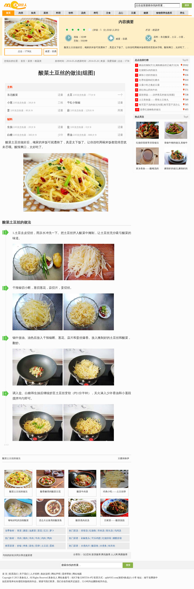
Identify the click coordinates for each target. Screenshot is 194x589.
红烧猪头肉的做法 (148, 70)
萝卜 (52, 530)
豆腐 (133, 13)
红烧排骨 (106, 538)
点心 (121, 13)
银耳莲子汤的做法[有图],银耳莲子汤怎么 (159, 104)
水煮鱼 (103, 545)
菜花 (40, 530)
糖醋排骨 (117, 538)
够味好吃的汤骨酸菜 (18, 520)
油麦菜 (32, 530)
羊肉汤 (101, 530)
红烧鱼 (92, 530)
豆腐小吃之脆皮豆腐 (149, 85)
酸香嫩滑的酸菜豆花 (50, 491)
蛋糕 (52, 545)
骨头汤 (109, 530)
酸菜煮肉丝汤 (82, 520)
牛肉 (37, 538)
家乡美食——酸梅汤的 (147, 168)
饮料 (71, 13)
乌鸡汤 (117, 530)
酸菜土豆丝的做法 (11, 458)
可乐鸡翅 (96, 538)
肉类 (21, 13)
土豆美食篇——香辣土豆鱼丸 (154, 99)
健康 (146, 13)
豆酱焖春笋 (123, 458)
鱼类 (33, 13)
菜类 (46, 13)
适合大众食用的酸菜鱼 (50, 520)
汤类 (83, 13)
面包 (31, 545)
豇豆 (46, 530)
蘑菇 (25, 530)
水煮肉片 (85, 545)
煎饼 (37, 545)
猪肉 (25, 538)
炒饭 (19, 545)
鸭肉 (49, 538)
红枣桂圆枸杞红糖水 (149, 80)
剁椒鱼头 (85, 538)
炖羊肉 (111, 545)
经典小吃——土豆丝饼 (114, 491)
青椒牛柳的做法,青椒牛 (176, 142)
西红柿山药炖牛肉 (148, 90)
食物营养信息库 (164, 13)
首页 (8, 13)
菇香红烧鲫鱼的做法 (150, 109)
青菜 (19, 530)
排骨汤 (84, 530)
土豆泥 (44, 545)
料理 (58, 13)
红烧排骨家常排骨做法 (147, 142)
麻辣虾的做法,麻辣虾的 (176, 168)
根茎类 (38, 61)
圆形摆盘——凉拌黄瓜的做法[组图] (157, 94)
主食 (108, 13)
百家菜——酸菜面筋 (114, 520)
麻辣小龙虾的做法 (148, 75)
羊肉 (19, 538)
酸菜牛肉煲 (82, 491)
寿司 (96, 13)
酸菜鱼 (95, 545)
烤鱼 (25, 545)
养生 (182, 13)
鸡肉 (43, 538)
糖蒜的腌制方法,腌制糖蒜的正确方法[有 (159, 65)
